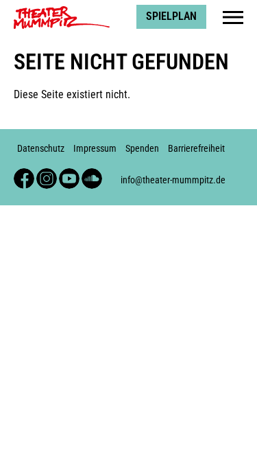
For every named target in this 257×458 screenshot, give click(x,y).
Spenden (142, 148)
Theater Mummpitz (55, 10)
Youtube (69, 174)
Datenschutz (40, 148)
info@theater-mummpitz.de (173, 180)
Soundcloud (92, 174)
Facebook (24, 174)
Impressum (95, 148)
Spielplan (171, 16)
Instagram (46, 174)
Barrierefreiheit (196, 148)
